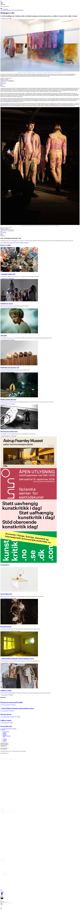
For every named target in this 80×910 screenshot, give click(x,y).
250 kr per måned (16, 242)
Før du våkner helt (6, 594)
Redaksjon (5, 733)
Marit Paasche (4, 694)
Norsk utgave (8, 10)
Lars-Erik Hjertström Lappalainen (8, 630)
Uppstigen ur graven (6, 303)
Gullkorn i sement (5, 690)
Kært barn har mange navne (9, 431)
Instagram (4, 741)
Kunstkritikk (2, 4)
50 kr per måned (3, 242)
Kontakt (4, 732)
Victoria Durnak (5, 662)
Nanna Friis (4, 18)
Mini (11, 18)
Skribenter (5, 734)
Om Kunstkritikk (6, 731)
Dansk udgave (3, 10)
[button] (1, 1)
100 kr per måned (10, 242)
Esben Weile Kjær (5, 339)
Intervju (12, 662)
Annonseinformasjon (7, 735)
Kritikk (15, 307)
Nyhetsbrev (5, 738)
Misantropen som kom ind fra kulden (11, 702)
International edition (20, 10)
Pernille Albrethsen (5, 435)
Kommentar (12, 403)
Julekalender (11, 278)
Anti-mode (3, 335)
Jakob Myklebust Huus (6, 598)
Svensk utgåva (13, 10)
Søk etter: (2, 901)
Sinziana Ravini (5, 371)
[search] (1, 3)
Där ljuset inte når (6, 626)
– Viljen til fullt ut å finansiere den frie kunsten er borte (17, 658)
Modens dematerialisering (8, 399)
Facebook (4, 739)
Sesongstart (14, 435)
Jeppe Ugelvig (4, 403)
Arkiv (4, 736)
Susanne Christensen (5, 704)
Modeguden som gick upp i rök (9, 367)
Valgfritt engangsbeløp (24, 242)
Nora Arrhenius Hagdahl (6, 307)
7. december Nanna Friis (7, 274)
